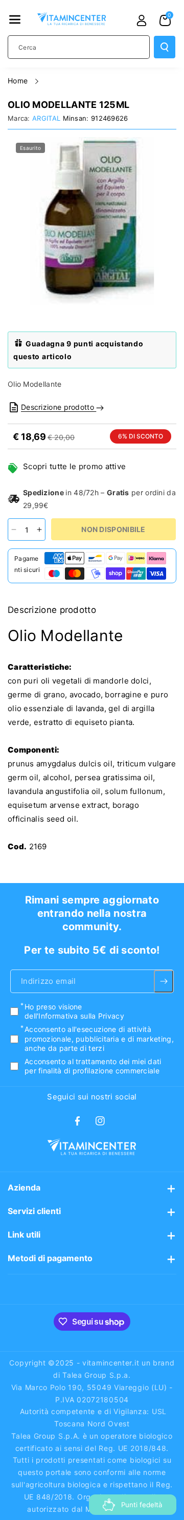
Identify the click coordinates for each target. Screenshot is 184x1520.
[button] (15, 19)
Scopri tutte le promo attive (74, 466)
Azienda (24, 1187)
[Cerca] (164, 47)
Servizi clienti (34, 1211)
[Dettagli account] (141, 20)
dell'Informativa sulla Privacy (74, 1015)
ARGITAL (46, 118)
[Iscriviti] (163, 981)
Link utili (24, 1234)
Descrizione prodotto (58, 407)
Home (19, 80)
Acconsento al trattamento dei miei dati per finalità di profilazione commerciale (93, 1066)
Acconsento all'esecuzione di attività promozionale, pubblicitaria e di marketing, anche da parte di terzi (99, 1038)
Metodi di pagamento (50, 1258)
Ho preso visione (74, 1011)
